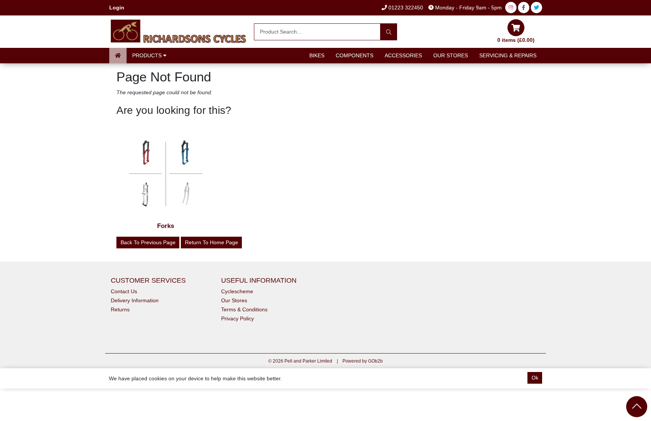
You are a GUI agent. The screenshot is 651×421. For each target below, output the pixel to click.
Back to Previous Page (148, 242)
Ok (535, 378)
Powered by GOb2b (362, 361)
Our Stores (450, 55)
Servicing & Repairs (507, 55)
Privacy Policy (237, 318)
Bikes (316, 55)
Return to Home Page (211, 242)
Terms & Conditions (244, 309)
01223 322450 (405, 8)
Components (354, 55)
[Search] (388, 31)
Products (147, 55)
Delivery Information (135, 300)
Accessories (403, 55)
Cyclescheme (237, 291)
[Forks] (166, 174)
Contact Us (124, 291)
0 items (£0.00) (516, 40)
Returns (120, 309)
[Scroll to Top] (636, 406)
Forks (165, 226)
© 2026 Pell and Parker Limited (300, 361)
